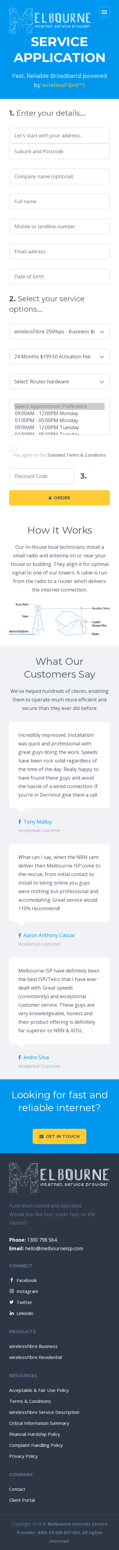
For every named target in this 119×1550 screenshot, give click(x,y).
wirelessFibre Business (33, 1346)
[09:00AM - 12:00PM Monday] (59, 413)
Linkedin (24, 1313)
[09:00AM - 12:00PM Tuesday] (59, 427)
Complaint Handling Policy (36, 1445)
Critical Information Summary (39, 1423)
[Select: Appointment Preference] (59, 406)
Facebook (26, 1280)
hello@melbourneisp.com (46, 1248)
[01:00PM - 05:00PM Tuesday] (59, 434)
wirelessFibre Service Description (44, 1412)
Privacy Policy (23, 1456)
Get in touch (63, 1136)
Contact (17, 1489)
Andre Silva (36, 1057)
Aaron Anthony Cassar (49, 935)
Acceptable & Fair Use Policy (39, 1390)
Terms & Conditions (30, 1401)
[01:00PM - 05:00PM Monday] (59, 420)
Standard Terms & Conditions (76, 455)
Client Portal (22, 1500)
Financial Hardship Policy (34, 1434)
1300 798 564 (33, 1240)
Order (62, 498)
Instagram (27, 1291)
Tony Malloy (37, 821)
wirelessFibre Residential (35, 1357)
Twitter (24, 1302)
